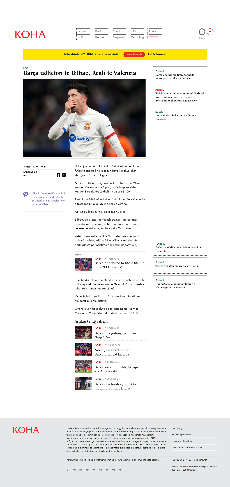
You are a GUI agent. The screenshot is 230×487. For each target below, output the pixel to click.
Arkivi (152, 31)
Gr (100, 470)
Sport (116, 31)
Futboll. (160, 71)
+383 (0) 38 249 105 (181, 460)
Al (67, 470)
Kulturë (100, 37)
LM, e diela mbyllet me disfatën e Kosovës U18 (175, 117)
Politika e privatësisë (182, 434)
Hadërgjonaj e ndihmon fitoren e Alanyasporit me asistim (175, 285)
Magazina (119, 37)
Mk (120, 470)
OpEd (80, 37)
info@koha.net (200, 460)
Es (94, 470)
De (80, 470)
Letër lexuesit (157, 54)
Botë (98, 31)
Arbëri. (159, 89)
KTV (133, 31)
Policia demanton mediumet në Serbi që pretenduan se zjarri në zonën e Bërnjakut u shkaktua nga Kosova (179, 97)
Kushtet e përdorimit (182, 441)
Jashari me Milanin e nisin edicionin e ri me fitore (178, 249)
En (74, 470)
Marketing (137, 37)
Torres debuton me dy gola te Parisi (177, 265)
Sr (107, 470)
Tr (113, 470)
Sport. (159, 111)
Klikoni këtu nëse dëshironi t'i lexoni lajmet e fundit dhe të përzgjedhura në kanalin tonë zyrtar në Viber (48, 199)
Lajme (81, 31)
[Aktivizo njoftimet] (210, 31)
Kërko (202, 38)
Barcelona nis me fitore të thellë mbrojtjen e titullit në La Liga (174, 76)
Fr (87, 470)
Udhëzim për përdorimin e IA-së (187, 447)
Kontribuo (132, 54)
